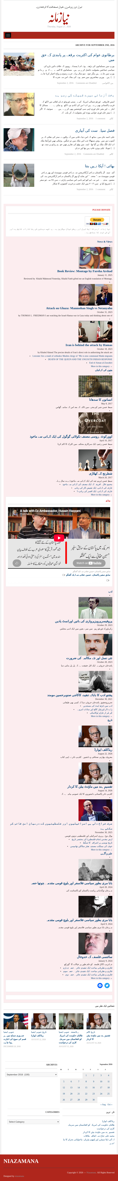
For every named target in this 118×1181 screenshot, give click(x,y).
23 (93, 1094)
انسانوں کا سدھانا (100, 399)
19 (64, 1094)
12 (64, 1087)
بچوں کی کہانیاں (103, 370)
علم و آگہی (106, 853)
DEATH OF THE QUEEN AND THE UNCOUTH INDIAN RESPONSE (80, 359)
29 (86, 1100)
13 (71, 1087)
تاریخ (110, 720)
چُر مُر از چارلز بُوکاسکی (101, 713)
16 (93, 1087)
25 (108, 1094)
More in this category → (101, 366)
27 (71, 1100)
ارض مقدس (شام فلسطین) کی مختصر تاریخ (92, 839)
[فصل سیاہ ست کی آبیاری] (19, 139)
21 (79, 1094)
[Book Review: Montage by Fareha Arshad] (95, 258)
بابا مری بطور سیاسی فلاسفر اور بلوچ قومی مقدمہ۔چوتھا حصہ (71, 883)
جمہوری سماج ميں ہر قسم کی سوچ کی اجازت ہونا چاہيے (15, 1039)
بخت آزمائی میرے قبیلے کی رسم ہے (84, 95)
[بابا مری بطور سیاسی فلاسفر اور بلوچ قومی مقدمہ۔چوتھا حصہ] (95, 869)
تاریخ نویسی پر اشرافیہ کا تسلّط (97, 843)
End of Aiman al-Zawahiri (100, 363)
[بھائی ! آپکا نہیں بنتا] (19, 175)
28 (79, 1100)
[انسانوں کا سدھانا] (95, 386)
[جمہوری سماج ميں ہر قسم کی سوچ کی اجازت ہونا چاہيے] (16, 1021)
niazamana (19, 1176)
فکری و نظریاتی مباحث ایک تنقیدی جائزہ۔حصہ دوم (88, 974)
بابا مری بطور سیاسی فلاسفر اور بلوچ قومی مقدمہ (79, 920)
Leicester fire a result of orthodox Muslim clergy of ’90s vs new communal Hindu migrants (72, 356)
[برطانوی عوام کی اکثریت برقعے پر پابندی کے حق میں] (19, 64)
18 (108, 1087)
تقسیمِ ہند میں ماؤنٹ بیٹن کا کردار (89, 786)
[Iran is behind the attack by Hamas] (95, 331)
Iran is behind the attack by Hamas (89, 345)
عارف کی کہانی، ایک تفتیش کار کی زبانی (93, 488)
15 (86, 1087)
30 (93, 1100)
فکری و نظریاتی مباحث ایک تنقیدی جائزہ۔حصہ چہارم (87, 968)
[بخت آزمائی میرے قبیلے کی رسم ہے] (19, 104)
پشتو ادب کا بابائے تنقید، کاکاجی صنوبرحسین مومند (79, 695)
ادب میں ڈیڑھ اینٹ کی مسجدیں (97, 706)
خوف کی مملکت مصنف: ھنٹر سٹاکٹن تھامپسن (91, 846)
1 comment (100, 118)
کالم (111, 118)
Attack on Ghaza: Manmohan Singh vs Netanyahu (79, 308)
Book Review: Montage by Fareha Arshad (84, 271)
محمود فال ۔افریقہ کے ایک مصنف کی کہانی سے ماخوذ (87, 484)
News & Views (104, 241)
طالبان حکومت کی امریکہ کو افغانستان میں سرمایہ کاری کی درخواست (71, 1039)
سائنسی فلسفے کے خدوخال (94, 957)
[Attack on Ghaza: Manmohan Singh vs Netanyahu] (95, 294)
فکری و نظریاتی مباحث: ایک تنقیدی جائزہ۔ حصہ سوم (87, 971)
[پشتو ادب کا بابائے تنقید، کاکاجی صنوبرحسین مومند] (95, 681)
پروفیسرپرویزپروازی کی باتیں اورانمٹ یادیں (83, 621)
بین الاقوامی (107, 83)
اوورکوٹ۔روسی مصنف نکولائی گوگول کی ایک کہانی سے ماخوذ (71, 436)
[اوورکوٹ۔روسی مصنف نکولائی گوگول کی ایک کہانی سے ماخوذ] (95, 423)
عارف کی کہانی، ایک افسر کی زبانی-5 (94, 491)
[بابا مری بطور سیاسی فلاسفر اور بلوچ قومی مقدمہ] (95, 906)
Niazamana (21, 1161)
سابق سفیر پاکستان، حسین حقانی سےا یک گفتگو (88, 575)
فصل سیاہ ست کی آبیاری (94, 131)
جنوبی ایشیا (9, 1032)
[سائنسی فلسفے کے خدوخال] (95, 943)
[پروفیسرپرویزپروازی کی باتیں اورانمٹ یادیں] (95, 607)
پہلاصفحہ (74, 1032)
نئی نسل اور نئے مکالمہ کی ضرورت (89, 658)
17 (101, 1087)
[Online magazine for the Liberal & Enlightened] (59, 15)
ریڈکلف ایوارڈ (103, 749)
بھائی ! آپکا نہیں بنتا (99, 166)
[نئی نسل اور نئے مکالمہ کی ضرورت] (95, 644)
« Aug (103, 1104)
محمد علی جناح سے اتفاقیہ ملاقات (99, 1136)
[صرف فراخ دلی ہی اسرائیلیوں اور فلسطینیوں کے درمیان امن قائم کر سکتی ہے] (95, 810)
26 (64, 1100)
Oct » (110, 1104)
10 (101, 1081)
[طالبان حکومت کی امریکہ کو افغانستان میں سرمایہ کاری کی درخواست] (71, 1021)
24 (101, 1094)
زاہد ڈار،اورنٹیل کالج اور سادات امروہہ (94, 709)
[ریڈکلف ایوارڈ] (95, 736)
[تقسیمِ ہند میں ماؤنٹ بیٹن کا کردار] (95, 773)
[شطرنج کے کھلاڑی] (95, 460)
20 (71, 1094)
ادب (110, 591)
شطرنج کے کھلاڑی (100, 473)
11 (109, 1081)
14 (79, 1087)
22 (86, 1094)
